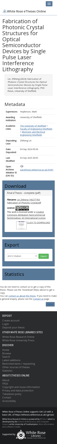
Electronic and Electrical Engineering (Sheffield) (32, 133)
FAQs (5, 383)
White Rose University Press (18, 340)
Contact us (38, 298)
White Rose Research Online (18, 337)
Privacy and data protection (17, 390)
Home (5, 350)
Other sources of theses (16, 367)
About (5, 380)
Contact (6, 397)
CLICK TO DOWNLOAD (38, 222)
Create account (10, 320)
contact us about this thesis (22, 295)
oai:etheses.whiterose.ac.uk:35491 (37, 169)
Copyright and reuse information (21, 387)
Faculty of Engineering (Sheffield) (36, 128)
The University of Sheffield (33, 125)
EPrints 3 (43, 419)
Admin (50, 304)
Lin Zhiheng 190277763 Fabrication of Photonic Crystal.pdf (24, 201)
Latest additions (11, 360)
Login (5, 324)
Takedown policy (11, 394)
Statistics (7, 370)
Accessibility (9, 401)
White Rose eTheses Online (26, 11)
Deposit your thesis (13, 327)
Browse (6, 353)
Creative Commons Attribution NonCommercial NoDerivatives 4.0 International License (26, 214)
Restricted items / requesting (18, 363)
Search (6, 356)
